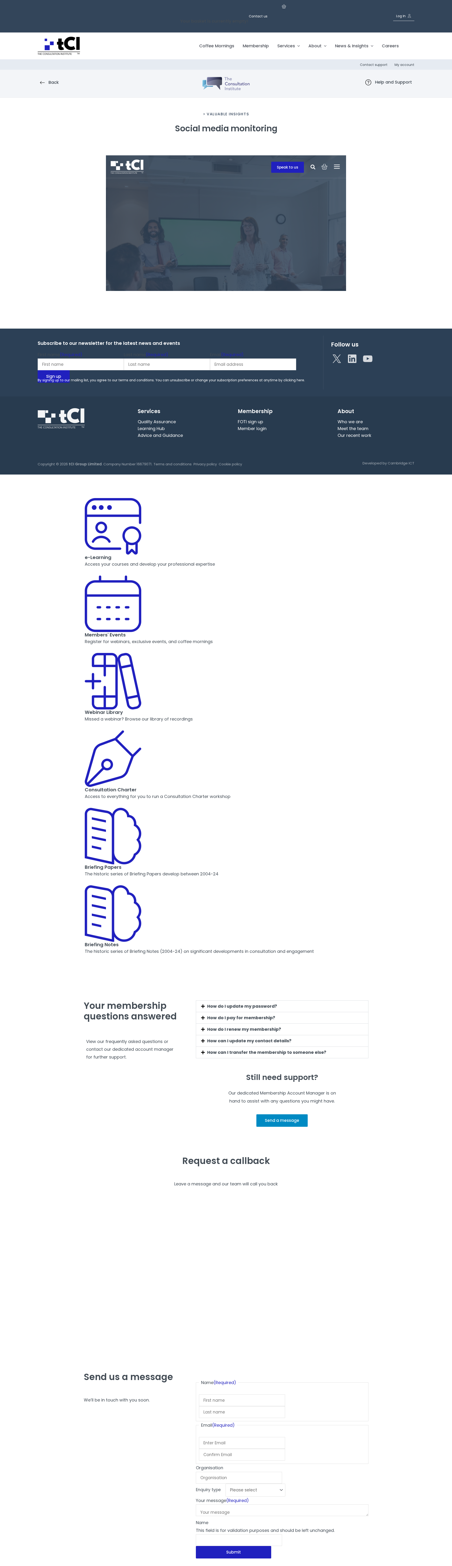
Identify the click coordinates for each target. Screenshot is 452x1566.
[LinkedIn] (352, 358)
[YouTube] (367, 358)
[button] (410, 46)
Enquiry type (208, 1490)
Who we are (350, 422)
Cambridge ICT (401, 463)
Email (227, 355)
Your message (222, 1500)
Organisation (209, 1468)
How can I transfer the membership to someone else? (266, 1052)
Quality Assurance (157, 422)
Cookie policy (230, 464)
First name (60, 355)
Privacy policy (205, 464)
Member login (252, 428)
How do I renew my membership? (244, 1029)
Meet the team (353, 428)
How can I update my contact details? (249, 1041)
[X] (336, 358)
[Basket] (284, 8)
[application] (297, 46)
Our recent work (354, 435)
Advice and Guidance (160, 435)
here (300, 380)
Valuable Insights (228, 114)
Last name (146, 355)
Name (202, 1523)
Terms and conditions (172, 464)
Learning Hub (151, 428)
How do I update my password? (242, 1006)
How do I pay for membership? (241, 1018)
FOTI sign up (250, 422)
